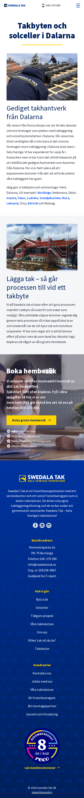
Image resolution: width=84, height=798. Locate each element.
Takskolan (42, 648)
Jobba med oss (42, 681)
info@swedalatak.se (42, 564)
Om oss (42, 632)
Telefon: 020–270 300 (42, 559)
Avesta (11, 198)
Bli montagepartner (42, 706)
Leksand (12, 203)
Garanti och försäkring (42, 714)
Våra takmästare (42, 624)
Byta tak (42, 599)
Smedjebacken (50, 198)
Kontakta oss (42, 673)
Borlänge (44, 192)
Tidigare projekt (42, 616)
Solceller (42, 607)
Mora (65, 198)
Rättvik (33, 203)
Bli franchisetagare (42, 698)
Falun (21, 198)
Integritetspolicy (42, 792)
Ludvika (32, 198)
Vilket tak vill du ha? (42, 640)
